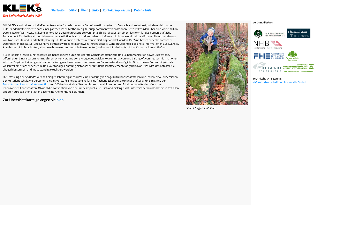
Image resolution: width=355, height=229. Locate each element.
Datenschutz (142, 10)
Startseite (58, 10)
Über (84, 10)
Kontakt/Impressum (116, 10)
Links (95, 10)
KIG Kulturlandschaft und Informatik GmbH (279, 82)
